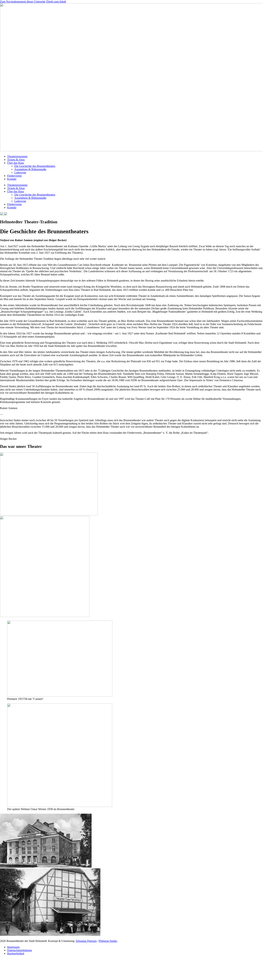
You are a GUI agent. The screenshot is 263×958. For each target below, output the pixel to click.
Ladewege (20, 172)
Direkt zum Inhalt (56, 1)
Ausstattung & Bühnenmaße (30, 169)
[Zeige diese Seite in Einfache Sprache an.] (5, 214)
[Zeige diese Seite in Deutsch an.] (1, 214)
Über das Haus (15, 162)
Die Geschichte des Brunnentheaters (34, 166)
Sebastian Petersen (86, 940)
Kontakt (11, 178)
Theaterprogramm (17, 156)
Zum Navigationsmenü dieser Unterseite (22, 1)
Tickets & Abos (16, 159)
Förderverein (14, 175)
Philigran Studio (108, 940)
